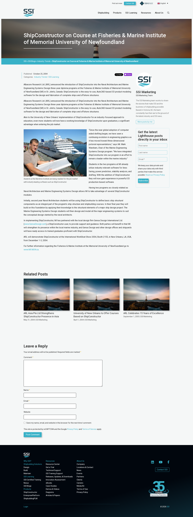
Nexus (26, 483)
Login (26, 507)
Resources (146, 13)
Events (79, 473)
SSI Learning (131, 13)
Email (27, 401)
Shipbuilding (103, 13)
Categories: (28, 77)
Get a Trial (50, 467)
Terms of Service (89, 429)
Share (128, 75)
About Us (159, 13)
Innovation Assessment (55, 480)
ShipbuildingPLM (30, 498)
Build (26, 470)
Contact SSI (130, 3)
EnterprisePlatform (32, 495)
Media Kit (80, 486)
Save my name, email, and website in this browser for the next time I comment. (59, 423)
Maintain (27, 473)
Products (117, 13)
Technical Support (53, 470)
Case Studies (51, 486)
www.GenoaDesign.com (35, 224)
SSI (168, 507)
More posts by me (145, 122)
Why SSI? (27, 461)
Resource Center (53, 464)
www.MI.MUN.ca (31, 249)
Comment (28, 357)
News (79, 470)
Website (27, 412)
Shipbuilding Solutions (33, 464)
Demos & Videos (52, 489)
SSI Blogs (27, 486)
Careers (80, 483)
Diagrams (50, 492)
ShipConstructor (30, 492)
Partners (80, 477)
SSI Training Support (54, 473)
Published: (28, 74)
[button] (162, 3)
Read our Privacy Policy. (155, 175)
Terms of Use (82, 489)
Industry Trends (40, 77)
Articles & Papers (53, 495)
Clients (79, 480)
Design (26, 467)
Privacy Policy (72, 429)
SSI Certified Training (32, 480)
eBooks (49, 483)
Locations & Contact (85, 467)
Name (27, 390)
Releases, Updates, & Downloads (59, 477)
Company (81, 464)
